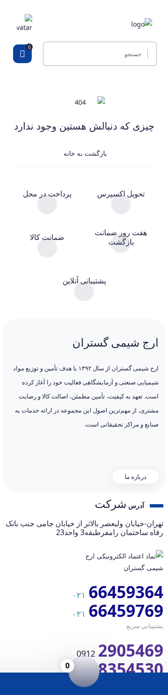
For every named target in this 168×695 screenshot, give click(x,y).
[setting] (149, 54)
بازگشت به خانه (84, 153)
